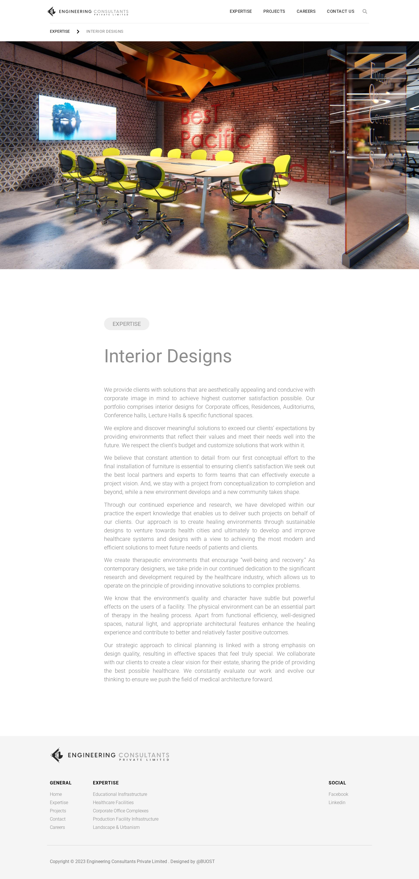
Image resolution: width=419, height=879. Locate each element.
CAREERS (306, 11)
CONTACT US (340, 11)
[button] (365, 11)
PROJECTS (274, 11)
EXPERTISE (241, 11)
